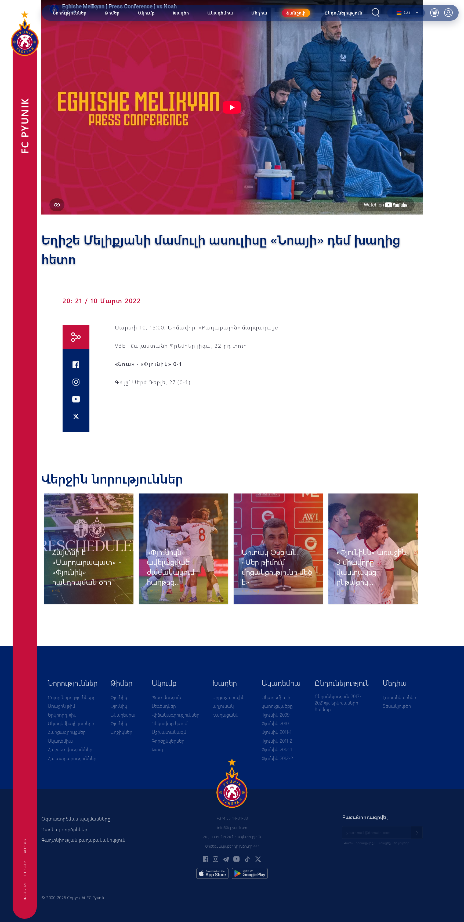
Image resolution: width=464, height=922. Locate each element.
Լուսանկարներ (399, 697)
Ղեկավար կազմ (169, 723)
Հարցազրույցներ (67, 732)
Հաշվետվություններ (70, 749)
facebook (24, 846)
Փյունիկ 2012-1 (277, 749)
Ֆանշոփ (296, 13)
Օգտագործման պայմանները (75, 818)
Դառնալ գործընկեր (64, 829)
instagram (24, 891)
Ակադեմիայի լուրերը (71, 723)
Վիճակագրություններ (176, 715)
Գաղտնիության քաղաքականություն (83, 840)
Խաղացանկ (225, 715)
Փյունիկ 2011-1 (276, 732)
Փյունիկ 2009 (275, 715)
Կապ (157, 749)
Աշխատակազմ (169, 732)
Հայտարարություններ (72, 758)
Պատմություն (166, 697)
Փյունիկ (118, 697)
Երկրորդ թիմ (62, 715)
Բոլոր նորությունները (72, 697)
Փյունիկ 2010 (275, 723)
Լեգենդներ (164, 706)
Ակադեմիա (60, 741)
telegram (24, 868)
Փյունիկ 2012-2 (277, 758)
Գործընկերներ (168, 741)
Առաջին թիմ (61, 706)
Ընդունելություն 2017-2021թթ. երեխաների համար (338, 703)
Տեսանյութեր (397, 706)
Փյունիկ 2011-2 (277, 741)
